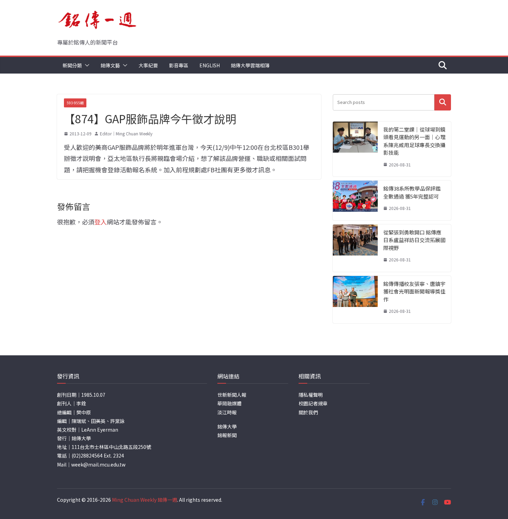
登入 (100, 221)
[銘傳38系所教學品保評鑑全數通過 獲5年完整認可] (355, 200)
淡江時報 (227, 412)
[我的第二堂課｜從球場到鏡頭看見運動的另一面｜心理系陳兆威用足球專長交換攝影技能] (355, 149)
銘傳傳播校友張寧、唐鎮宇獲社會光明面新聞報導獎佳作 (414, 291)
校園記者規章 (313, 403)
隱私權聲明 (311, 394)
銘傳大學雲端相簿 (250, 65)
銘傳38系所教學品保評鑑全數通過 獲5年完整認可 (412, 192)
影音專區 (178, 65)
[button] (86, 65)
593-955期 (75, 102)
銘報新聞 (227, 435)
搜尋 (442, 102)
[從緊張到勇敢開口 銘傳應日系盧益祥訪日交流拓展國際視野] (355, 248)
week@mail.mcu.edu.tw (98, 464)
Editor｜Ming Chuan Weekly (126, 133)
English (209, 65)
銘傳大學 (227, 426)
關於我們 (308, 412)
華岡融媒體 (229, 403)
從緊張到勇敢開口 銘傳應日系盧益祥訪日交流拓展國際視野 (414, 240)
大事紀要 (148, 65)
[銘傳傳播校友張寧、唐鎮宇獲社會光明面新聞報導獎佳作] (355, 299)
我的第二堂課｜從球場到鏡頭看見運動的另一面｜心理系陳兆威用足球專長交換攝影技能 (414, 141)
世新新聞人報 (231, 394)
